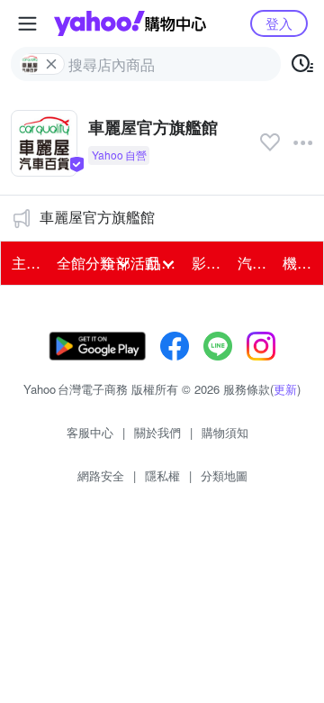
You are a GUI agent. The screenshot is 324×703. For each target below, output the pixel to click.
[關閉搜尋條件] (51, 64)
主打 (26, 262)
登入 (279, 23)
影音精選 (209, 262)
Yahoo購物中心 (130, 23)
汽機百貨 (255, 262)
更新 (285, 388)
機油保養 (300, 262)
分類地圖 (224, 475)
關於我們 (157, 432)
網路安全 (100, 475)
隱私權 (162, 475)
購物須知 (225, 432)
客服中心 (90, 432)
